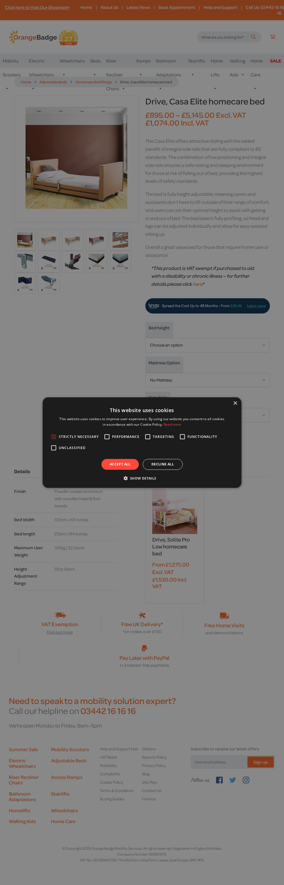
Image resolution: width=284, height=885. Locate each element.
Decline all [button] (162, 464)
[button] (142, 478)
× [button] (235, 403)
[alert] (142, 442)
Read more (172, 424)
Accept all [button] (120, 464)
